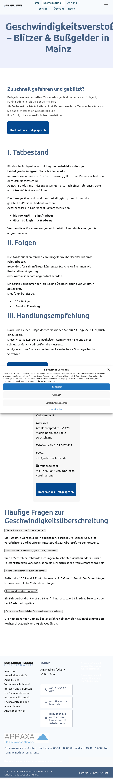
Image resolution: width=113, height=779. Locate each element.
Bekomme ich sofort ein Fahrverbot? (21, 591)
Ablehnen (56, 395)
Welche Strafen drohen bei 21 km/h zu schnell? (26, 571)
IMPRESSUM (85, 773)
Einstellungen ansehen (56, 403)
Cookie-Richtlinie (55, 409)
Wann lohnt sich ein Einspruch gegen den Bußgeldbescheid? (31, 550)
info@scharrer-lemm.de (51, 458)
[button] (108, 369)
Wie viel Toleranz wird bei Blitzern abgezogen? (25, 530)
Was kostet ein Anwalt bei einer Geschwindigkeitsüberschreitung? (34, 611)
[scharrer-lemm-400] (13, 6)
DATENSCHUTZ (101, 773)
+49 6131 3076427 (60, 445)
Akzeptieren (56, 386)
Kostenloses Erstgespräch (28, 130)
